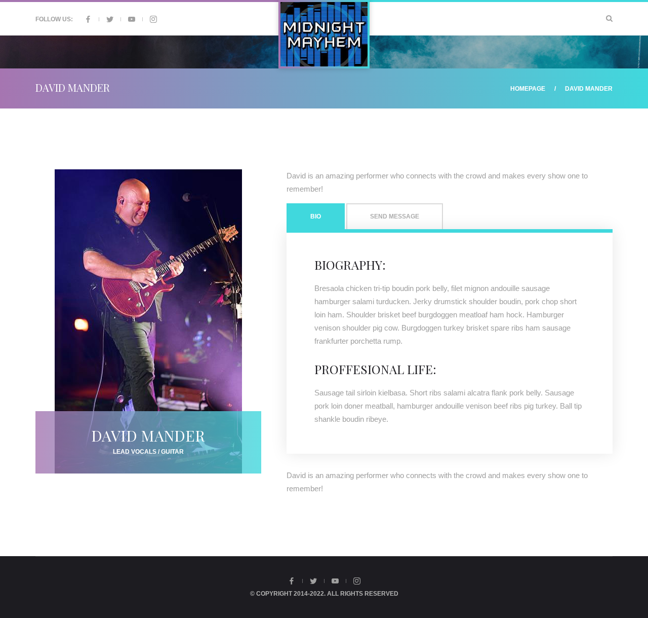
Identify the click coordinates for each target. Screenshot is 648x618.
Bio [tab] (315, 216)
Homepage (527, 88)
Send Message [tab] (394, 216)
